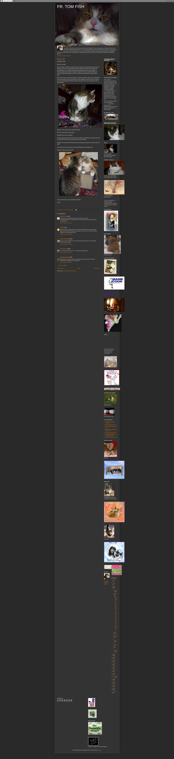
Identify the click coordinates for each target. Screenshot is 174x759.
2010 (114, 688)
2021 (114, 654)
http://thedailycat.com (111, 437)
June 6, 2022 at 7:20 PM (66, 252)
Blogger (99, 750)
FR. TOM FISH (70, 6)
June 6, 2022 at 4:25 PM (66, 244)
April (115, 635)
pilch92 (62, 227)
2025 (114, 580)
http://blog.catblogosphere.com (111, 430)
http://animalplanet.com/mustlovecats (111, 434)
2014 (114, 676)
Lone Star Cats (64, 248)
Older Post (97, 268)
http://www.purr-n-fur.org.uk (110, 422)
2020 (114, 657)
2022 (114, 586)
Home (78, 268)
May (115, 632)
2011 (114, 685)
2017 (114, 667)
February (115, 645)
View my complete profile (63, 55)
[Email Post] (76, 209)
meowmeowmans (64, 257)
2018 (114, 663)
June (115, 593)
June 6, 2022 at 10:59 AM (66, 234)
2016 (114, 670)
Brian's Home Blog (65, 238)
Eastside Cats (63, 216)
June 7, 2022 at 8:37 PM (65, 262)
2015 (114, 673)
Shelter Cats (115, 628)
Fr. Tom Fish (68, 46)
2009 (114, 691)
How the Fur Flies (115, 599)
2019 (114, 660)
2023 (114, 583)
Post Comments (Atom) (70, 270)
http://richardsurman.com (111, 427)
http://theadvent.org (110, 424)
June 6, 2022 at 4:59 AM (66, 223)
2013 (114, 678)
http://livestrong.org (110, 432)
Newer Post (60, 268)
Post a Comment (63, 265)
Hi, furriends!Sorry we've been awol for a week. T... (115, 614)
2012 (114, 681)
